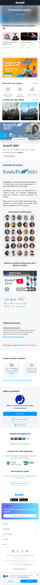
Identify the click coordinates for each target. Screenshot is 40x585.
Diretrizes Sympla (19, 569)
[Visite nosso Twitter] (22, 551)
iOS (15, 372)
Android (11, 373)
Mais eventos (21, 425)
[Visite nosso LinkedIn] (13, 551)
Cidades (5, 524)
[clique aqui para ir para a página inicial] (20, 3)
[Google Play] (23, 499)
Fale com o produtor (21, 419)
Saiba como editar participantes (13, 337)
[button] (6, 576)
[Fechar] (37, 575)
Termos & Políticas (23, 577)
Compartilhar (21, 140)
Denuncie (32, 345)
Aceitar (29, 581)
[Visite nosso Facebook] (27, 551)
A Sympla (6, 539)
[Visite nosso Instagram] (18, 551)
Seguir (22, 414)
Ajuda (5, 544)
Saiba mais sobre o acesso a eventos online (17, 380)
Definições (11, 581)
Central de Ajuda (20, 476)
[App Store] (14, 499)
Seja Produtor (7, 534)
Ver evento (20, 19)
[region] (20, 578)
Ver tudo (35, 83)
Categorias (6, 529)
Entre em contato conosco (25, 564)
